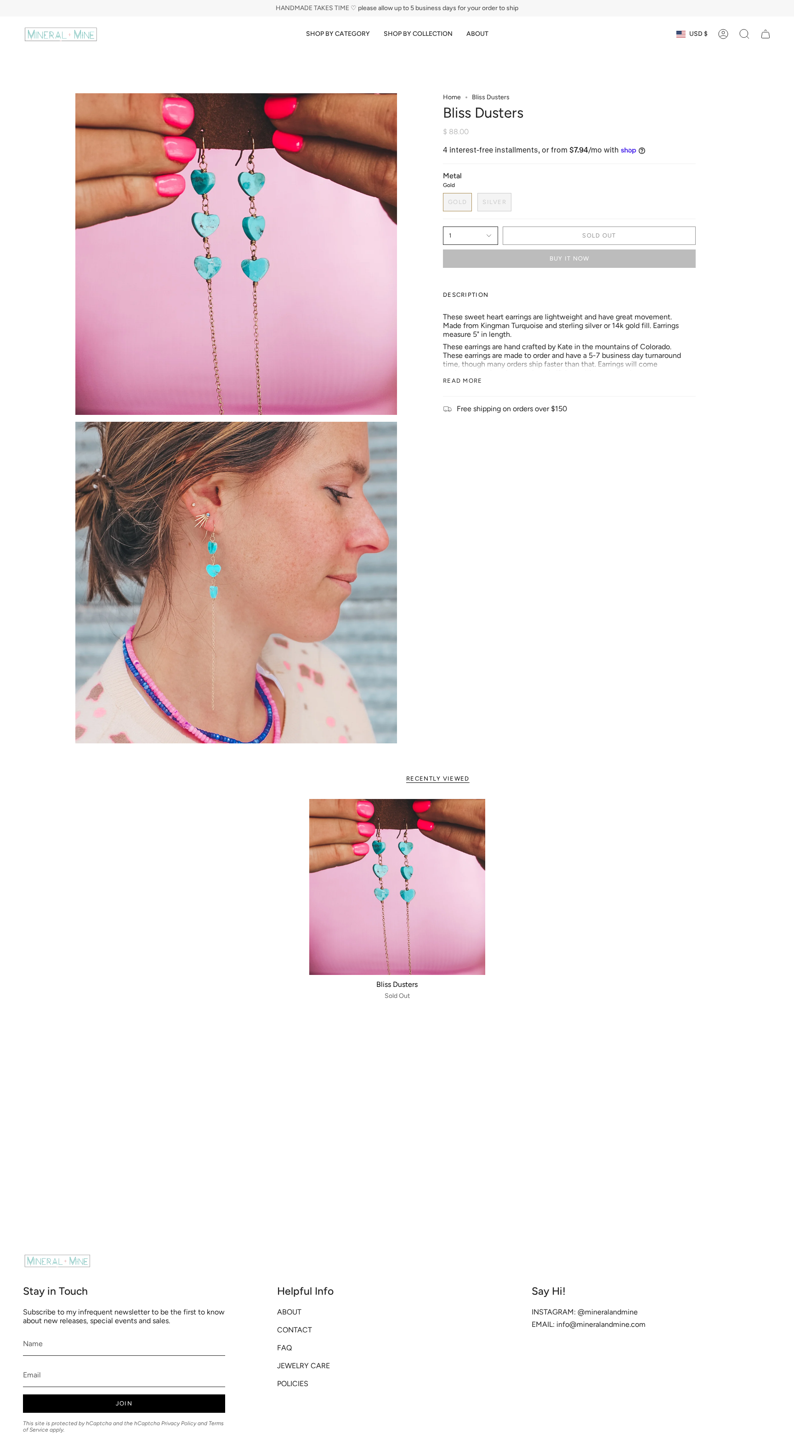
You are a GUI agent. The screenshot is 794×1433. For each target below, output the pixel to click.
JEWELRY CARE (303, 1365)
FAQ (284, 1347)
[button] (338, 34)
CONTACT (294, 1329)
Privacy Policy (178, 1423)
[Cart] (765, 34)
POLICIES (292, 1383)
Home (452, 97)
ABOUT (289, 1312)
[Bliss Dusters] (397, 887)
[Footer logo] (57, 1261)
